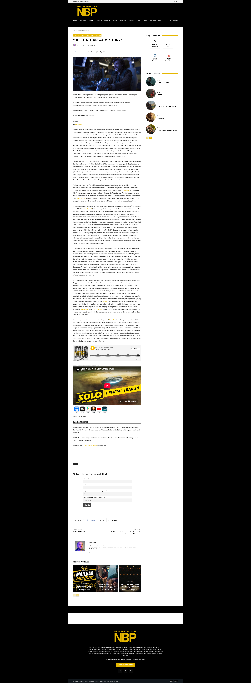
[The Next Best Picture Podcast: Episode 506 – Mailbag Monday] (84, 578)
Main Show (84, 583)
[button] (173, 20)
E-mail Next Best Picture (125, 665)
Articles (130, 581)
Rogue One (81, 198)
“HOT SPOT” (161, 118)
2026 (158, 80)
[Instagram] (174, 1)
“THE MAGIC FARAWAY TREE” (167, 130)
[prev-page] (74, 595)
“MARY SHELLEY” (79, 532)
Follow (155, 40)
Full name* (86, 479)
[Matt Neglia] (74, 45)
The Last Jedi (97, 309)
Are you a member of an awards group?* (95, 491)
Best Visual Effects (90, 446)
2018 (87, 30)
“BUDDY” (160, 94)
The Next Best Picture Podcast (80, 365)
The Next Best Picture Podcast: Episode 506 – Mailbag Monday (84, 588)
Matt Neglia (96, 35)
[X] (177, 1)
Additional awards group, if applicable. (94, 497)
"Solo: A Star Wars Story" (93, 365)
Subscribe (169, 54)
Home (75, 30)
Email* (84, 485)
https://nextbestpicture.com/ (96, 545)
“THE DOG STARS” (163, 82)
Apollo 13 (126, 190)
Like (168, 40)
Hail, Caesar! (87, 209)
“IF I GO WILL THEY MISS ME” (167, 106)
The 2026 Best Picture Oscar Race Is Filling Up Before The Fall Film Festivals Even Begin (107, 587)
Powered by (76, 416)
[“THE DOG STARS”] (151, 81)
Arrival (105, 301)
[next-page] (77, 595)
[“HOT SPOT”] (151, 117)
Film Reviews (81, 30)
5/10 (80, 464)
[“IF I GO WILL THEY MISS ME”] (151, 105)
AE (107, 581)
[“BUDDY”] (151, 93)
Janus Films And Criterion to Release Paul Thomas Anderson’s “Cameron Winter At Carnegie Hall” (130, 587)
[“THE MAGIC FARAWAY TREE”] (151, 129)
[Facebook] (172, 1)
